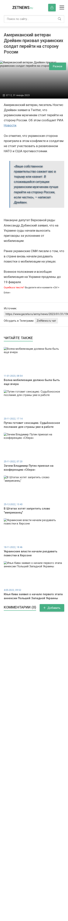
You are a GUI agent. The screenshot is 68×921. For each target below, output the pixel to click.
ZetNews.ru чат (46, 320)
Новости (10, 125)
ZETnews (22, 7)
